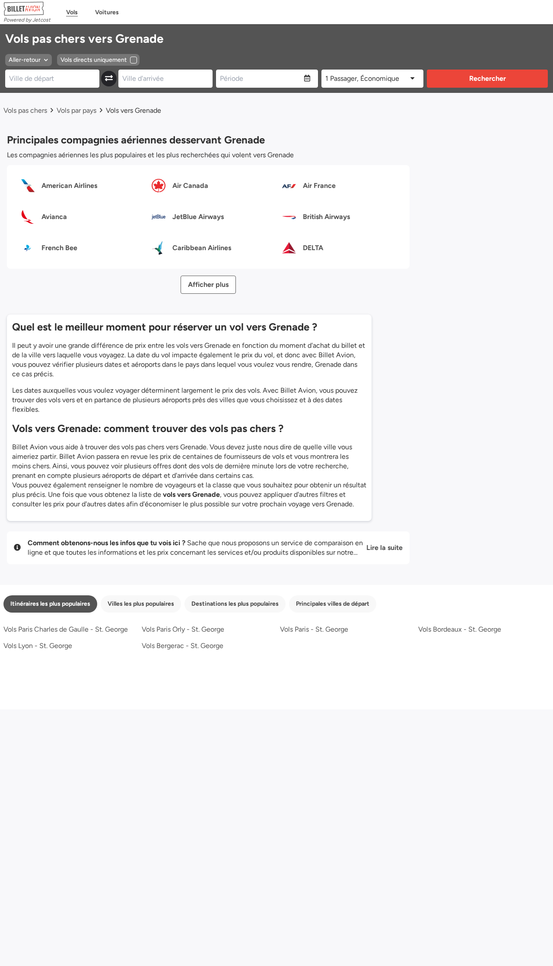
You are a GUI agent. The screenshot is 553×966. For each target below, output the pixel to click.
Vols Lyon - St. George (37, 646)
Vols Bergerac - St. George (182, 646)
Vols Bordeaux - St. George (459, 629)
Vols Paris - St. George (314, 629)
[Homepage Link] (27, 8)
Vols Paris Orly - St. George (183, 629)
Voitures (107, 12)
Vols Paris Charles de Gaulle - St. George (65, 629)
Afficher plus (208, 284)
